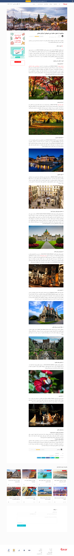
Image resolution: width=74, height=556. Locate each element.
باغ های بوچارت (60, 66)
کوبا (34, 488)
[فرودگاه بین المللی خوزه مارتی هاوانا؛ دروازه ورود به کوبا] (45, 491)
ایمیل (35, 512)
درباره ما (51, 550)
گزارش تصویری (57, 455)
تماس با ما (50, 549)
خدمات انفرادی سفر (39, 553)
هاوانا (49, 488)
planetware (57, 453)
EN (19, 4)
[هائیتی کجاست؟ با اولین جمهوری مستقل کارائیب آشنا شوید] (45, 474)
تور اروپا (41, 549)
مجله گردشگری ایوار (49, 553)
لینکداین (44, 457)
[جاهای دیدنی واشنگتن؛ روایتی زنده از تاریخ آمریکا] (29, 474)
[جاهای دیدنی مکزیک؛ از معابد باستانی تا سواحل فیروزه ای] (14, 474)
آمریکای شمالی (64, 470)
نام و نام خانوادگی (55, 512)
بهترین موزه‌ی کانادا (43, 255)
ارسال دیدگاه (21, 525)
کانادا (65, 488)
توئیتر (53, 457)
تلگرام (40, 457)
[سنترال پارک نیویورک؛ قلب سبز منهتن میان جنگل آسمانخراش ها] (14, 491)
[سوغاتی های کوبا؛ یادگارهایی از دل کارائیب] (29, 491)
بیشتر (34, 4)
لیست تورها (28, 1)
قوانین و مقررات (50, 552)
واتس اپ (58, 457)
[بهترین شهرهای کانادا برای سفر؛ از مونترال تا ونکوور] (60, 491)
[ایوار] (65, 4)
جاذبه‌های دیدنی (52, 455)
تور (59, 4)
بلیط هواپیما (55, 4)
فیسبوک (48, 457)
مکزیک (19, 470)
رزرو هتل (51, 4)
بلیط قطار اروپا (46, 4)
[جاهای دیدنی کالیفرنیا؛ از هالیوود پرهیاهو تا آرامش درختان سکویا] (60, 474)
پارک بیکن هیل (60, 104)
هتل (41, 552)
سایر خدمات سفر (40, 4)
